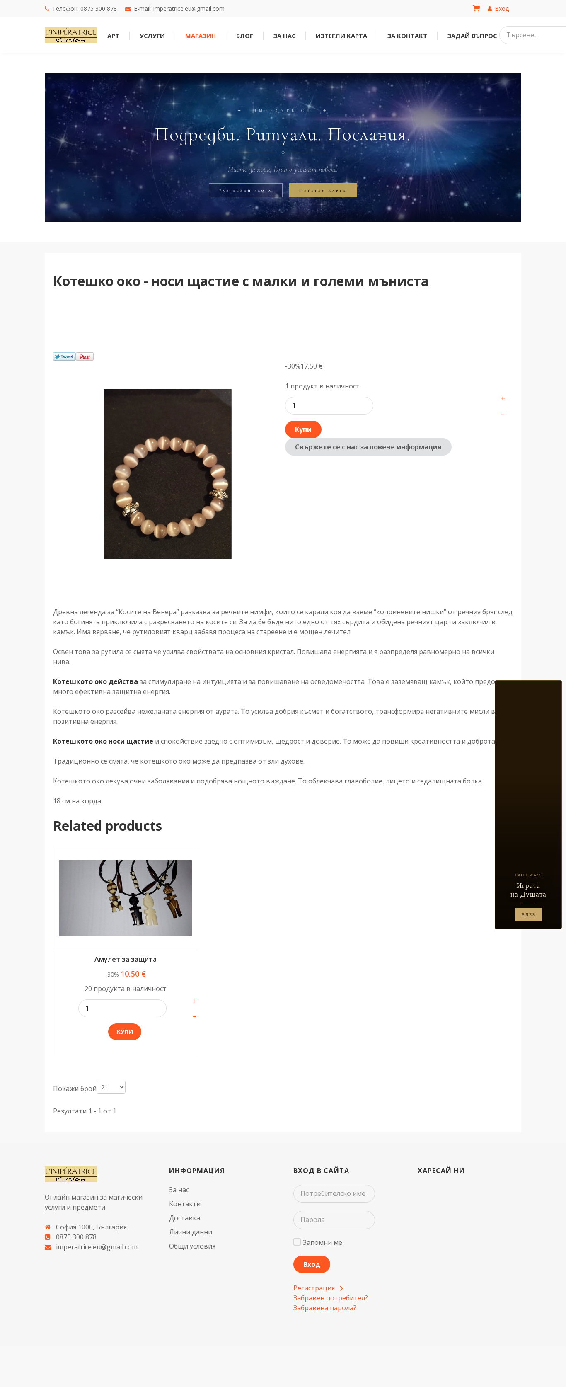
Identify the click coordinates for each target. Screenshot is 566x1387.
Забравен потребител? (330, 1297)
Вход (311, 1264)
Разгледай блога (245, 190)
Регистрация (314, 1287)
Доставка (184, 1217)
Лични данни (190, 1232)
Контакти (185, 1203)
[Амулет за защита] (125, 898)
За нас (179, 1189)
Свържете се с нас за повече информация (368, 446)
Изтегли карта (323, 190)
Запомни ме (322, 1242)
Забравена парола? (324, 1307)
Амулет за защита (125, 959)
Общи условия (192, 1246)
